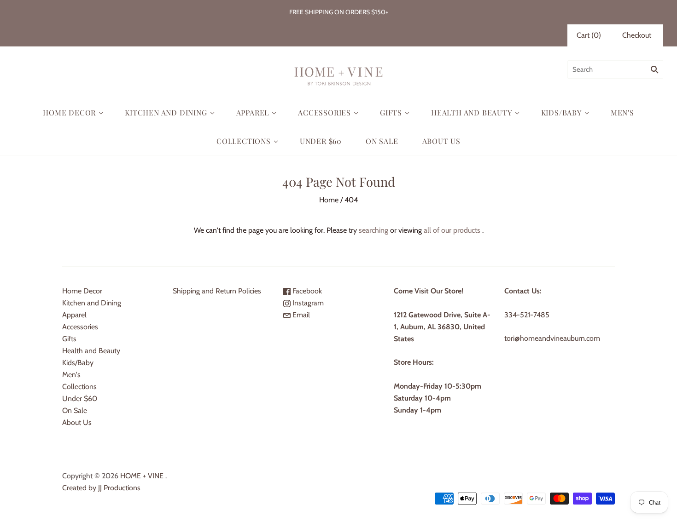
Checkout (636, 35)
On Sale (382, 141)
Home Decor (69, 112)
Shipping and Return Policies (217, 291)
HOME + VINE (141, 475)
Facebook (306, 291)
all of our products (452, 230)
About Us (441, 141)
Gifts (391, 112)
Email (300, 314)
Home (328, 199)
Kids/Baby (561, 112)
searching (373, 230)
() (589, 35)
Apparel (252, 112)
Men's (622, 112)
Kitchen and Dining (166, 112)
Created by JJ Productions (101, 487)
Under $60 (321, 141)
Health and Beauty (471, 112)
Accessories (324, 112)
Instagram (307, 302)
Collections (243, 141)
